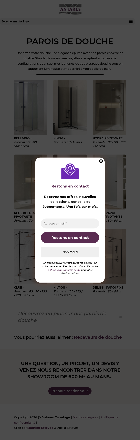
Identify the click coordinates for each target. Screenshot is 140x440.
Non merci (70, 252)
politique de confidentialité (64, 269)
